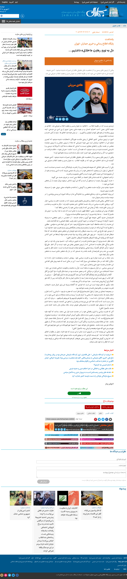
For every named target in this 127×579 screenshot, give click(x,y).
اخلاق (100, 413)
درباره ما (116, 569)
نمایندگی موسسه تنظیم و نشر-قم (63, 561)
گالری (55, 558)
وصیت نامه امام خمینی (64, 558)
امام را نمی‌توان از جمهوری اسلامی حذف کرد (22, 514)
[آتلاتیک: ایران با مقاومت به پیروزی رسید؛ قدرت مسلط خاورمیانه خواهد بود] (68, 498)
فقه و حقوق (116, 25)
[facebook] (17, 575)
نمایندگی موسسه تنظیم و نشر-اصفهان (43, 561)
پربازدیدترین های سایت (23, 34)
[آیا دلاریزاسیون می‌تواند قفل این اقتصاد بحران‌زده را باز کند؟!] (24, 174)
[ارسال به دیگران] (110, 419)
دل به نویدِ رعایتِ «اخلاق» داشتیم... (91, 50)
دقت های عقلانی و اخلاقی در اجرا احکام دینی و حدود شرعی (90, 368)
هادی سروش (98, 60)
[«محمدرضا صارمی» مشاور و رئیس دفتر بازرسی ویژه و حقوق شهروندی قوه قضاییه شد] (24, 201)
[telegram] (9, 575)
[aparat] (5, 575)
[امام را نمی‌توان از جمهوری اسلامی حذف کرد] (21, 498)
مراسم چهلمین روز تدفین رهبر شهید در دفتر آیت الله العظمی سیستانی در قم (9, 125)
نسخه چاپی (96, 32)
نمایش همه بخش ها (13, 21)
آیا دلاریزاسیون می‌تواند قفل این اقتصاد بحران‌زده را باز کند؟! (8, 176)
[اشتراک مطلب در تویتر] (103, 419)
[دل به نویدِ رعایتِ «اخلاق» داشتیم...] (79, 100)
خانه (124, 25)
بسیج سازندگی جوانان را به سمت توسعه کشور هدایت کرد (92, 376)
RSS (125, 569)
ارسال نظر (43, 481)
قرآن (32, 558)
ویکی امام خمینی (121, 565)
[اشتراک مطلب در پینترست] (95, 419)
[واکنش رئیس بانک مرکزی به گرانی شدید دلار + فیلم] (24, 188)
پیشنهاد (122, 489)
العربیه (11, 2)
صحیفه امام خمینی (117, 558)
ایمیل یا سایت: (122, 465)
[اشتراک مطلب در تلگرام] (99, 419)
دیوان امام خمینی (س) (95, 558)
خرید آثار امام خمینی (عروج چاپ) (81, 561)
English (5, 2)
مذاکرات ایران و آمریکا (92, 407)
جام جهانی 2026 (107, 407)
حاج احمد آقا (84, 558)
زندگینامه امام (106, 558)
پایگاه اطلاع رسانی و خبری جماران (99, 575)
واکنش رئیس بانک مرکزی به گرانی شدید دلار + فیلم (9, 187)
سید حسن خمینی (47, 558)
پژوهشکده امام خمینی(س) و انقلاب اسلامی (21, 561)
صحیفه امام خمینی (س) (90, 2)
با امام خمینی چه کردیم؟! (103, 364)
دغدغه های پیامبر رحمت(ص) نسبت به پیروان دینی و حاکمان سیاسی (87, 372)
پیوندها (76, 2)
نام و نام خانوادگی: (121, 459)
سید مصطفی (75, 558)
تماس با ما (107, 569)
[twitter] (13, 575)
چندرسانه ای (121, 2)
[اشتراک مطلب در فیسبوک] (106, 419)
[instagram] (1, 575)
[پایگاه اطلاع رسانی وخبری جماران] (84, 12)
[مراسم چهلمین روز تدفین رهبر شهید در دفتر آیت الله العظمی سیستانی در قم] (24, 125)
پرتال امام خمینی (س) (111, 561)
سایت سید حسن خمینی (98, 561)
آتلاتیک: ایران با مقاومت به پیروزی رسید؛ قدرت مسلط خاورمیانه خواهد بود (68, 513)
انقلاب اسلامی (91, 413)
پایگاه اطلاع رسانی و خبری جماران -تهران (94, 41)
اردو (16, 2)
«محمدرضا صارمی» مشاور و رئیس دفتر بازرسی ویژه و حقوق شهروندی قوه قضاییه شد (8, 201)
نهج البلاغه (38, 558)
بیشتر (3, 134)
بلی (78, 393)
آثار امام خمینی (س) (107, 2)
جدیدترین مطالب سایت (23, 141)
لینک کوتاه (79, 419)
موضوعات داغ (108, 401)
